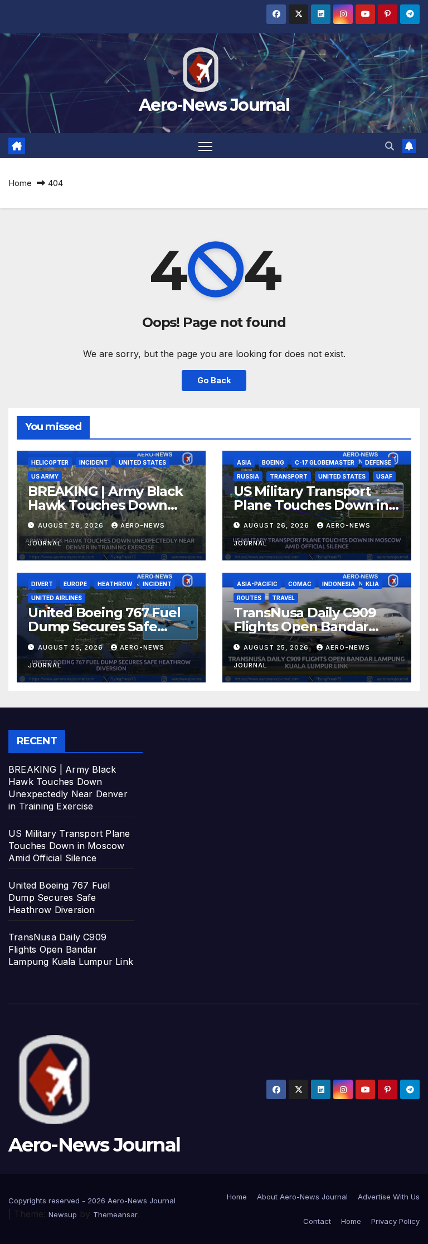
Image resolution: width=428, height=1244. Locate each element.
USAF (384, 476)
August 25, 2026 (71, 647)
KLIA (372, 583)
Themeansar (115, 1214)
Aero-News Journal (214, 105)
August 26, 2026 (72, 525)
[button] (389, 146)
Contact (317, 1221)
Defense (378, 462)
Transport (289, 476)
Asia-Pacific (257, 583)
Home (20, 183)
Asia (244, 462)
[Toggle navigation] (205, 145)
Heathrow (115, 583)
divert (42, 583)
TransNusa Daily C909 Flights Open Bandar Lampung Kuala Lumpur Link (70, 949)
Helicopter (50, 462)
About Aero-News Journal (302, 1196)
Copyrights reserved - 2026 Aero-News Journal (92, 1200)
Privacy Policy (395, 1221)
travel (283, 597)
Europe (75, 583)
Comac (300, 583)
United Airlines (56, 597)
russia (248, 476)
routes (249, 597)
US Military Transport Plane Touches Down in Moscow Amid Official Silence (69, 846)
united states (142, 462)
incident (93, 462)
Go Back (214, 380)
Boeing (273, 462)
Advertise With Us (389, 1196)
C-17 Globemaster (324, 462)
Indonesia (338, 583)
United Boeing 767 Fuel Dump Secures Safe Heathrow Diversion (104, 626)
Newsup (62, 1214)
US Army (45, 476)
